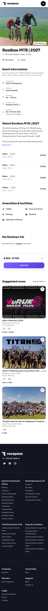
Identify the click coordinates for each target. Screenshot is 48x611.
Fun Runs (28, 484)
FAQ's (27, 582)
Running (4, 487)
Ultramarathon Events (33, 500)
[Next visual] (42, 302)
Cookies (5, 600)
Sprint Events (6, 537)
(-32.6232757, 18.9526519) (13, 114)
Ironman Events (7, 546)
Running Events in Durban (34, 537)
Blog (27, 572)
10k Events (29, 490)
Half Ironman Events (9, 543)
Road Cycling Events (9, 494)
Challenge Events (8, 540)
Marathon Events (31, 497)
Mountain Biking (7, 503)
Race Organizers (8, 582)
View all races (38, 282)
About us (5, 572)
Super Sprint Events (9, 534)
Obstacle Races (7, 497)
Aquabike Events (8, 512)
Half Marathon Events (32, 494)
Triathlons (5, 490)
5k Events (28, 487)
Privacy (4, 597)
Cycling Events (7, 509)
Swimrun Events (7, 518)
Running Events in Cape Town (35, 528)
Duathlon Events (8, 515)
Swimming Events (8, 500)
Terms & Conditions (9, 594)
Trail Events (6, 506)
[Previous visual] (6, 302)
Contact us (29, 585)
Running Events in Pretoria (34, 540)
